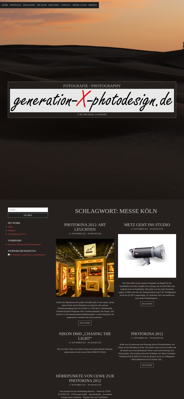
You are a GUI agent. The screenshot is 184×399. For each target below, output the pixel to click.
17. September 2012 (139, 338)
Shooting (53, 5)
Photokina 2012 (147, 333)
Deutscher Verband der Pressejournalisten (24, 244)
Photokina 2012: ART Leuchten (85, 227)
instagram (12, 230)
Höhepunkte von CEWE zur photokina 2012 (85, 378)
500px (10, 227)
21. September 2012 (77, 234)
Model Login (80, 5)
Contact (66, 5)
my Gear (41, 5)
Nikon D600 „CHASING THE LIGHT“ (85, 336)
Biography (29, 5)
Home (5, 5)
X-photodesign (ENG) (17, 234)
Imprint (93, 5)
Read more (85, 323)
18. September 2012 (77, 343)
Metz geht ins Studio (147, 224)
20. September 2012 (139, 229)
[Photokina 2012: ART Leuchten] (85, 268)
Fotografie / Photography (92, 86)
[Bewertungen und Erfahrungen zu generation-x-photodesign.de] (27, 255)
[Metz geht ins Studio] (147, 256)
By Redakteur (94, 234)
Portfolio (15, 5)
